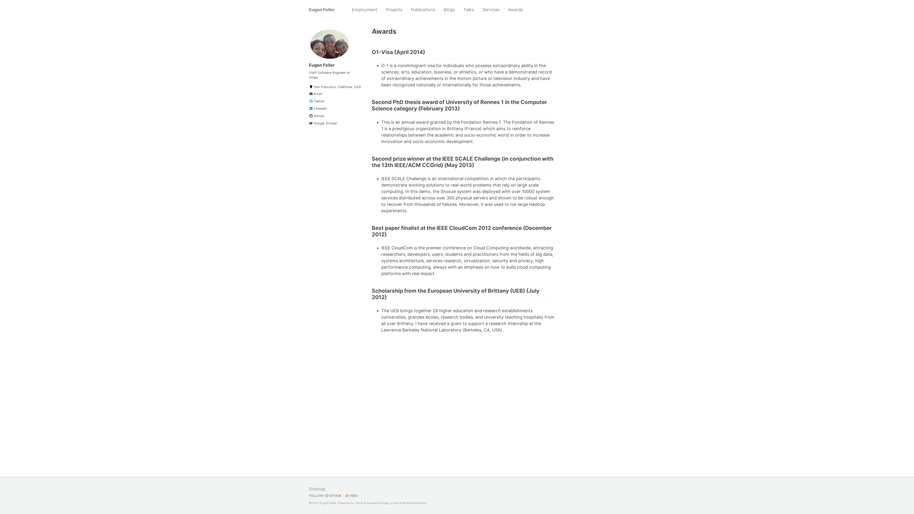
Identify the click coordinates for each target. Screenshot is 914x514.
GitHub (334, 496)
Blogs (449, 9)
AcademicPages (378, 503)
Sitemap (317, 488)
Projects (394, 9)
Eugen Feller (322, 9)
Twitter (319, 101)
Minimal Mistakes (414, 503)
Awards (515, 9)
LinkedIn (320, 108)
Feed (353, 496)
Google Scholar (325, 123)
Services (490, 9)
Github (318, 116)
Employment (364, 9)
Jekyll (359, 503)
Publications (423, 9)
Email (317, 94)
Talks (468, 9)
